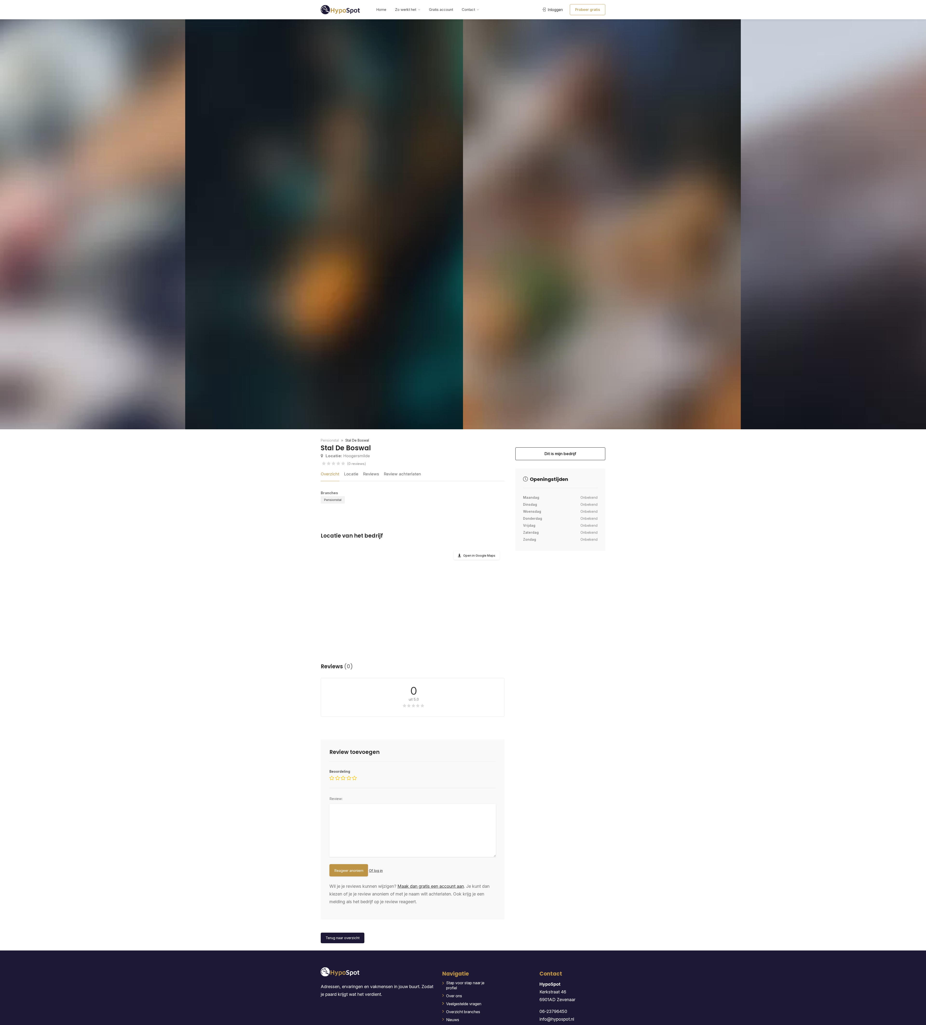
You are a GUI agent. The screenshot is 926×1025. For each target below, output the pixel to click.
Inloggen (555, 9)
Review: (336, 798)
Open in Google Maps (479, 555)
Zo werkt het (405, 9)
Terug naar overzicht (343, 938)
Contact (468, 9)
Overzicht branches (463, 1011)
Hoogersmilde (348, 455)
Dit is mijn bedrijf (560, 455)
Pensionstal (332, 500)
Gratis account (441, 9)
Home (381, 9)
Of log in (376, 870)
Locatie (351, 474)
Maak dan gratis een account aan (430, 886)
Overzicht (330, 474)
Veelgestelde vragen (463, 1003)
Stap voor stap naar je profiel (465, 985)
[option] (602, 224)
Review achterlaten (402, 474)
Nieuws (452, 1019)
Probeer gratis (587, 9)
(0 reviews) (356, 463)
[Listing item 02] (324, 224)
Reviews (371, 474)
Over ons (454, 995)
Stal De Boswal (357, 440)
